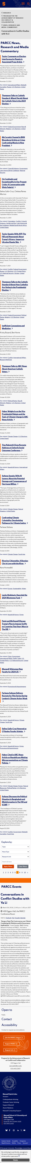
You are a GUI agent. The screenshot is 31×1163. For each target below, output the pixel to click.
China (9, 656)
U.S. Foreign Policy (20, 271)
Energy (20, 786)
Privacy (19, 1143)
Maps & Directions (6, 1143)
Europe (10, 589)
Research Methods (6, 360)
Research (7, 13)
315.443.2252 (9, 1124)
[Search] (28, 3)
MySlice (14, 1143)
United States (4, 227)
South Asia (21, 554)
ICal (13, 918)
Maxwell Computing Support (12, 1111)
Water (24, 589)
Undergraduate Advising (10, 1099)
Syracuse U (25, 1143)
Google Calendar (20, 918)
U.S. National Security (7, 273)
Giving (21, 615)
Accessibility (15, 1141)
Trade (19, 658)
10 (25, 872)
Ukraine (16, 273)
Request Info (9, 1050)
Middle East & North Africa (18, 225)
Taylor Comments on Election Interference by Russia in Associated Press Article (14, 59)
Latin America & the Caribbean (9, 170)
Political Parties (12, 401)
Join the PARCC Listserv (13, 1037)
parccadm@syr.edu (15, 1066)
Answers (5, 1096)
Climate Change (13, 436)
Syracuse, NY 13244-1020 (12, 1121)
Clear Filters (23, 866)
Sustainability (17, 589)
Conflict (18, 221)
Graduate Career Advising (11, 1102)
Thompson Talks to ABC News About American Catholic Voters (14, 369)
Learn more (14, 1156)
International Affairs (14, 85)
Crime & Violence (13, 168)
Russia (9, 87)
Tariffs (15, 658)
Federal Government (14, 127)
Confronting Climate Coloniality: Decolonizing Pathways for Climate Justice (14, 520)
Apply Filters (8, 866)
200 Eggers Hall (9, 1119)
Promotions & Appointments (17, 687)
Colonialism (11, 221)
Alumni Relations (8, 1108)
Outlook (8, 918)
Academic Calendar (6, 1141)
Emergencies (23, 1141)
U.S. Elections (16, 87)
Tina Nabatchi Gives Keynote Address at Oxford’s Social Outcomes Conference (14, 448)
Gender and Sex (11, 223)
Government (23, 168)
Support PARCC (10, 1044)
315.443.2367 (15, 1068)
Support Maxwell (8, 1105)
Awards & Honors (13, 467)
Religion (8, 129)
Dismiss (15, 1160)
